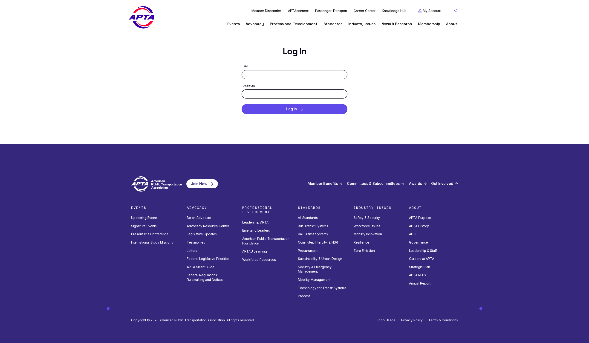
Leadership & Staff (423, 251)
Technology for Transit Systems (322, 288)
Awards (415, 183)
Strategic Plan (419, 267)
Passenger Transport (331, 10)
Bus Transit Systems (313, 226)
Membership (429, 23)
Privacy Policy (412, 320)
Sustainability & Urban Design (320, 259)
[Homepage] (141, 17)
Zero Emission (364, 251)
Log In (291, 109)
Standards (332, 23)
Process (304, 296)
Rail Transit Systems (313, 234)
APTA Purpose (420, 218)
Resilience (361, 242)
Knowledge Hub (394, 10)
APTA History (419, 226)
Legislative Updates (202, 234)
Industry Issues (361, 23)
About (451, 23)
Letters (192, 251)
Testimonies (196, 242)
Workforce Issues (367, 226)
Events (233, 23)
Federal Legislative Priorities (208, 259)
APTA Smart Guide (200, 267)
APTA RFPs (417, 275)
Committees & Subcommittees (373, 183)
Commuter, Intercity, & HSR (318, 242)
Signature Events (144, 226)
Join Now (199, 183)
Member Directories (266, 10)
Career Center (364, 10)
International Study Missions (152, 242)
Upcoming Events (144, 218)
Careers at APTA (421, 259)
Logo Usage (386, 320)
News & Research (396, 23)
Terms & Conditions (443, 320)
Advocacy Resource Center (208, 226)
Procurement (308, 251)
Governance (418, 242)
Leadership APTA (255, 222)
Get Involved (442, 183)
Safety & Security (367, 218)
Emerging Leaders (256, 230)
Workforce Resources (259, 260)
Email (246, 66)
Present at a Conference (150, 234)
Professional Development (294, 23)
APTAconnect (298, 10)
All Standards (308, 218)
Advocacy (255, 23)
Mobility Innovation (368, 234)
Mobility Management (314, 280)
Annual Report (419, 283)
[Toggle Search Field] (456, 11)
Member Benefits (323, 183)
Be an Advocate (199, 218)
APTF (413, 234)
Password (249, 85)
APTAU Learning (254, 251)
